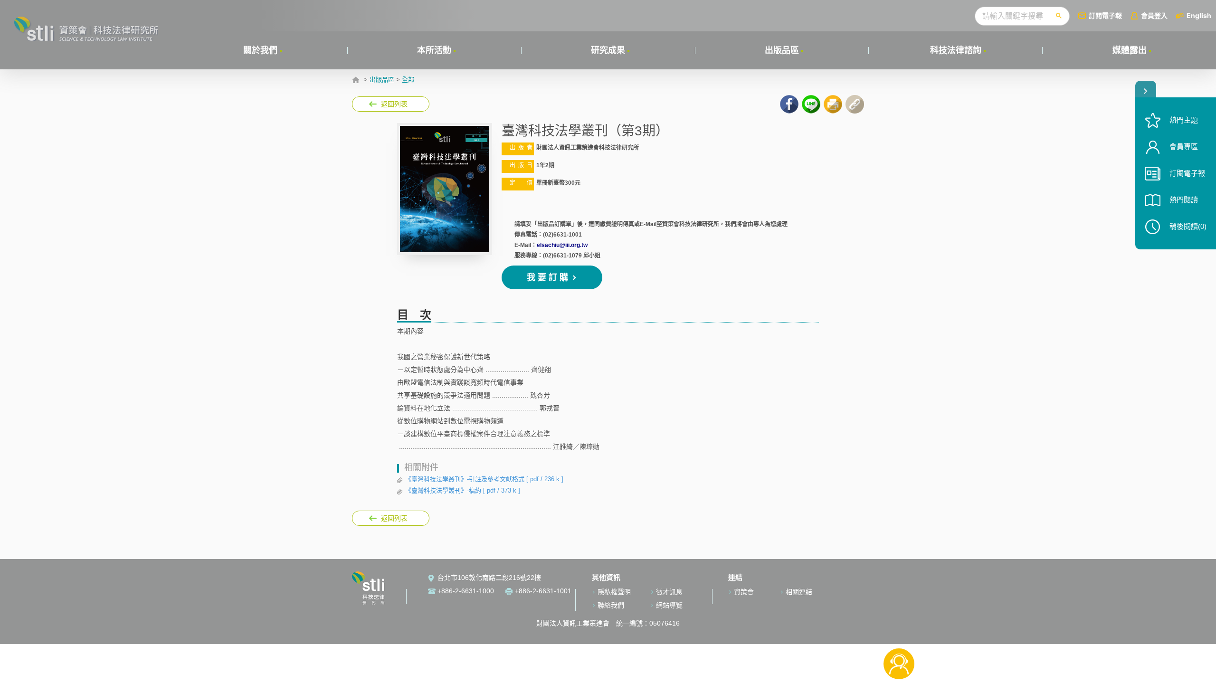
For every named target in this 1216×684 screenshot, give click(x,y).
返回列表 (394, 104)
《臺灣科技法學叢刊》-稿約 (462, 490)
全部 (408, 79)
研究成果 (608, 50)
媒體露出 (1129, 50)
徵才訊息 (669, 592)
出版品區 (782, 50)
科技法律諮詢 (955, 50)
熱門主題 (1183, 120)
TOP (899, 632)
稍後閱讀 (1187, 226)
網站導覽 (669, 605)
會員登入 (1154, 15)
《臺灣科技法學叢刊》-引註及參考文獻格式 (484, 479)
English (1199, 15)
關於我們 (260, 50)
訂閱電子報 (1105, 15)
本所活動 (434, 50)
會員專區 (1183, 146)
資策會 (744, 592)
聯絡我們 (611, 605)
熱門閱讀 (1183, 200)
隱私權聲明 (614, 592)
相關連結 (799, 592)
